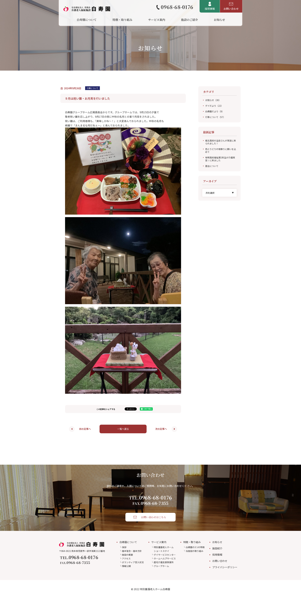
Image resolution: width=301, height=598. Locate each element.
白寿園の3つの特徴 (195, 547)
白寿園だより (214, 111)
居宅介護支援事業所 (164, 562)
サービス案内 (158, 542)
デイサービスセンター (165, 554)
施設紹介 (217, 548)
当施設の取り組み (194, 551)
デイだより (214, 105)
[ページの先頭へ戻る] (293, 572)
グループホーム (161, 566)
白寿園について (128, 542)
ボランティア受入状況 (133, 562)
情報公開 (126, 566)
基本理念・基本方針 (132, 551)
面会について (211, 166)
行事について (215, 117)
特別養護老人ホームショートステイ (164, 549)
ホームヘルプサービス (165, 558)
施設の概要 (127, 554)
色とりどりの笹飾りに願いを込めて (220, 150)
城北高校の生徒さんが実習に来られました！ (220, 142)
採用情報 (217, 554)
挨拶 (124, 547)
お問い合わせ (219, 561)
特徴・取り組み (192, 542)
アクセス (126, 558)
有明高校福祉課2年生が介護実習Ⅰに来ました (220, 159)
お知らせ (213, 100)
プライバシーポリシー (224, 567)
